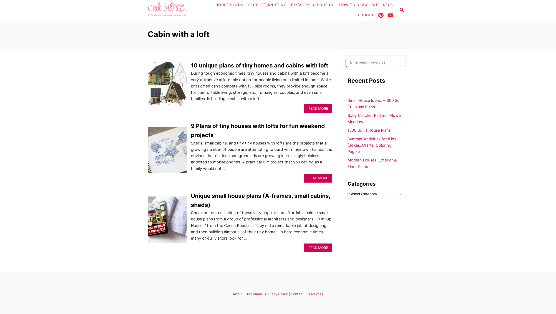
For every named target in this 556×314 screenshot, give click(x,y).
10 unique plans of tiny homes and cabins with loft (259, 65)
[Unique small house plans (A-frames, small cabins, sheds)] (167, 221)
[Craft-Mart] (176, 10)
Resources (314, 294)
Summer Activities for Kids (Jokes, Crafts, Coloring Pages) (372, 145)
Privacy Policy (276, 294)
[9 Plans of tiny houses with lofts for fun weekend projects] (167, 152)
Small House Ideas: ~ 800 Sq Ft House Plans (374, 103)
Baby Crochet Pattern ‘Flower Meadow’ (375, 118)
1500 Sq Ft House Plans (369, 130)
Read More (319, 109)
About (238, 294)
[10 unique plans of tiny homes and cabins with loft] (167, 87)
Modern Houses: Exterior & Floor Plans (372, 163)
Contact (297, 294)
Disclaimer (253, 294)
